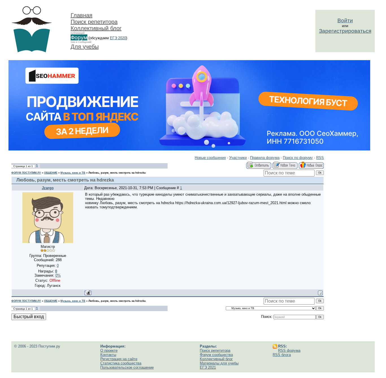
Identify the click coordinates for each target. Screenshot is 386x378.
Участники (238, 158)
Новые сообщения (210, 158)
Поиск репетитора (94, 22)
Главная (81, 15)
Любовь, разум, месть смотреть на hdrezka (117, 172)
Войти (345, 20)
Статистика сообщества (120, 363)
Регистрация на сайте (118, 359)
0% (58, 275)
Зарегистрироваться (345, 31)
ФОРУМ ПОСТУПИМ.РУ (26, 172)
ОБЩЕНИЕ (50, 172)
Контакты (108, 355)
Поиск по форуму (298, 158)
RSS (320, 158)
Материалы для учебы (219, 363)
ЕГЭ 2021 (208, 367)
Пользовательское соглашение (127, 367)
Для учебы (85, 46)
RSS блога (282, 355)
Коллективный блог (96, 28)
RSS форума (289, 350)
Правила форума (264, 158)
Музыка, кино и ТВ (72, 172)
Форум (79, 37)
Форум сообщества (216, 355)
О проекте (109, 350)
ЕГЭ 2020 (118, 38)
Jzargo (48, 188)
